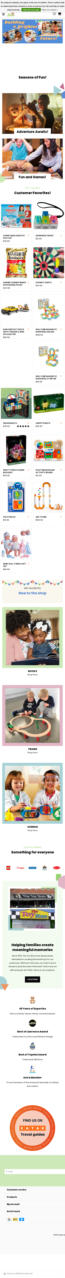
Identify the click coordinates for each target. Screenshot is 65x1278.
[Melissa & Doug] (56, 868)
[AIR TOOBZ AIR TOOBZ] (48, 497)
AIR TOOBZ (41, 517)
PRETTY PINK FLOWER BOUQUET (13, 471)
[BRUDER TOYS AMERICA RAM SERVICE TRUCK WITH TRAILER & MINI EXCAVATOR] (16, 309)
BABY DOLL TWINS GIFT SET (14, 565)
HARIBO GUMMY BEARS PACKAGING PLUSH (14, 283)
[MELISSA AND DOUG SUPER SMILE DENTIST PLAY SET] (16, 215)
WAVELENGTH (10, 423)
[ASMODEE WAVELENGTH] (16, 403)
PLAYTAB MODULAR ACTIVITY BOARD (45, 471)
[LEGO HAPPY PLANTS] (48, 403)
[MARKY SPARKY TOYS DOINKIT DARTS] (48, 262)
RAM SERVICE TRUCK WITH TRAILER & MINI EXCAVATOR (13, 332)
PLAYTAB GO (9, 517)
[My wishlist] (54, 14)
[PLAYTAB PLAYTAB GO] (16, 497)
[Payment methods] (10, 1219)
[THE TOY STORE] (11, 14)
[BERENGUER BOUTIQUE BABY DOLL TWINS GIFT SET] (16, 544)
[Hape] (20, 868)
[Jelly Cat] (44, 868)
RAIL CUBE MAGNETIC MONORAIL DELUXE (46, 330)
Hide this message (31, 10)
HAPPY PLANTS (43, 423)
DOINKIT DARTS (44, 282)
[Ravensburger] (32, 868)
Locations (32, 979)
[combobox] (32, 1273)
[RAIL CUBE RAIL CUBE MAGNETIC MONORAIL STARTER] (48, 356)
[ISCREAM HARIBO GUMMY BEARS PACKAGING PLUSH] (16, 262)
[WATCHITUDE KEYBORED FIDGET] (48, 215)
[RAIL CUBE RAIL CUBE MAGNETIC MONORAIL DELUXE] (48, 309)
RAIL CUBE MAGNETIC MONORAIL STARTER (46, 377)
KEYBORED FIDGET (45, 235)
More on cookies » (50, 10)
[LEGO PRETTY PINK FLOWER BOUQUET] (16, 450)
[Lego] (8, 868)
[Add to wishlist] (28, 235)
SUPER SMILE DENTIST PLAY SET (14, 236)
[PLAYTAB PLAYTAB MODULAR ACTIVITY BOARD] (48, 450)
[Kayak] (32, 1128)
